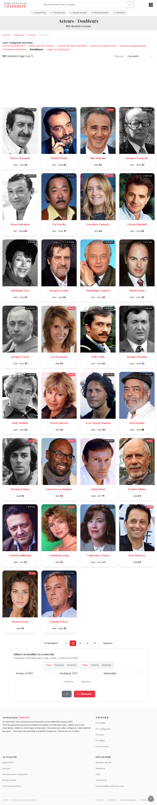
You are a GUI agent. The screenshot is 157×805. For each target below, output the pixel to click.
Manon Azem (20, 621)
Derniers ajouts (103, 762)
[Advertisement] (78, 83)
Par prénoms (102, 746)
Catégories (19, 35)
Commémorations (11, 786)
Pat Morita (59, 224)
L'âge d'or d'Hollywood (58, 49)
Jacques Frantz (59, 290)
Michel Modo (59, 158)
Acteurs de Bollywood (14, 45)
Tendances (59, 12)
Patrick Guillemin (20, 555)
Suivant (107, 643)
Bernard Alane (20, 489)
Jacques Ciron (20, 356)
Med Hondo (136, 423)
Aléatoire (120, 12)
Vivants (95, 665)
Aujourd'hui (40, 12)
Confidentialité (148, 800)
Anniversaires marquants (15, 774)
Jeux (98, 774)
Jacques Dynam (137, 356)
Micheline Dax (20, 290)
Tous (48, 665)
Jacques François (137, 158)
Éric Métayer (136, 555)
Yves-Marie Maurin (98, 423)
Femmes (71, 665)
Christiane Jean (59, 555)
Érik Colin (98, 356)
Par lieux (100, 734)
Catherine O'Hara (98, 555)
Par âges (100, 740)
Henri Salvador (20, 224)
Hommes (59, 665)
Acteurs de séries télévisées (73, 45)
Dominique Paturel (98, 290)
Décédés (106, 665)
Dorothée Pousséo (97, 224)
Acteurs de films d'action (42, 45)
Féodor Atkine (137, 489)
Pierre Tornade (20, 158)
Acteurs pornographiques (133, 45)
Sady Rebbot (20, 423)
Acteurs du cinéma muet (104, 45)
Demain (6, 768)
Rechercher (86, 694)
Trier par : (119, 56)
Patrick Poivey (59, 621)
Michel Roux (137, 290)
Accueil (6, 35)
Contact (99, 800)
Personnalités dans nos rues (110, 786)
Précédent (51, 643)
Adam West (98, 489)
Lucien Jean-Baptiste (59, 489)
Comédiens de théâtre (14, 49)
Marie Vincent (59, 423)
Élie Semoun (98, 158)
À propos (112, 800)
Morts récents (101, 12)
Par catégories (103, 729)
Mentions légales (128, 800)
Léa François (59, 356)
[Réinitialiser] (67, 694)
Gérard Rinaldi (137, 224)
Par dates (100, 723)
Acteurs (32, 35)
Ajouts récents (80, 12)
